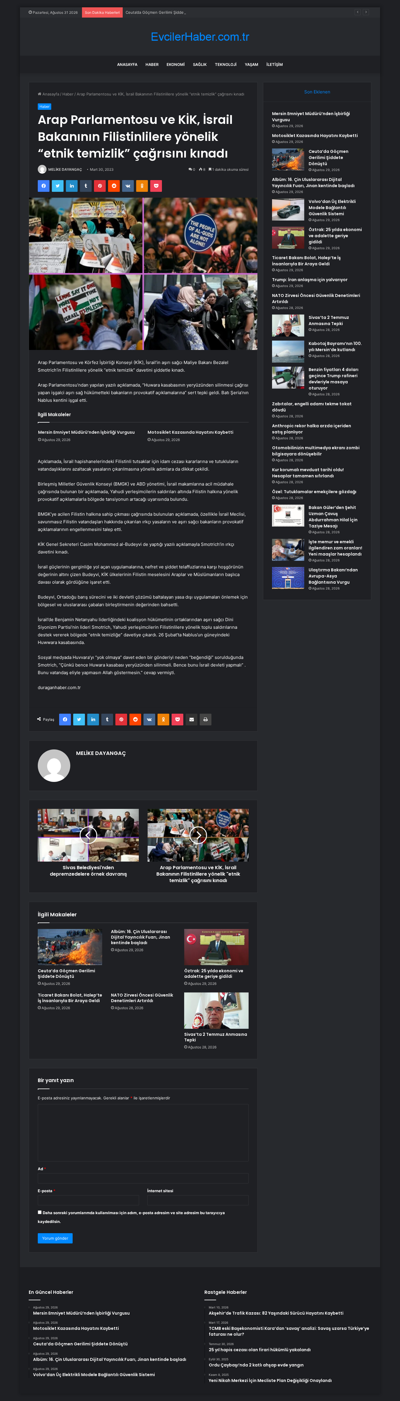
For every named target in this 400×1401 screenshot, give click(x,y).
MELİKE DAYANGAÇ (65, 169)
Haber (152, 64)
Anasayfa (127, 64)
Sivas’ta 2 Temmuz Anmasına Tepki (215, 1037)
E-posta (46, 1190)
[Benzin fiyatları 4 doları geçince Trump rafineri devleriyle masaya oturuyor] (288, 378)
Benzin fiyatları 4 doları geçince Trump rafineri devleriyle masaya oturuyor (333, 379)
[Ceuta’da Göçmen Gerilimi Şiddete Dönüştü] (70, 947)
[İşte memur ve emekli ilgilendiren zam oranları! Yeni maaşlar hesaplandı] (288, 550)
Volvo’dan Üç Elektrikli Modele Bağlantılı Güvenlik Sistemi (332, 208)
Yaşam (251, 64)
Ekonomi (176, 64)
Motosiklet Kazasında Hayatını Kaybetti (190, 432)
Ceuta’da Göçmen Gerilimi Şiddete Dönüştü (165, 12)
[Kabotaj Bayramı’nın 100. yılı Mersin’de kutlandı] (288, 352)
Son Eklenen (317, 92)
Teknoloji (226, 64)
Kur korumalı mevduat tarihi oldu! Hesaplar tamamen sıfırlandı (308, 473)
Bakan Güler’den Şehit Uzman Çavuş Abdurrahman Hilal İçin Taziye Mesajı (333, 517)
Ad (42, 1168)
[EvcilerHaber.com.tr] (200, 37)
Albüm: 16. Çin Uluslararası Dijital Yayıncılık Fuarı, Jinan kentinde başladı (140, 937)
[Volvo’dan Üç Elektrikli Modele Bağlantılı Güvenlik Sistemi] (288, 210)
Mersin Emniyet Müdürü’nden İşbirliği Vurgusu (86, 432)
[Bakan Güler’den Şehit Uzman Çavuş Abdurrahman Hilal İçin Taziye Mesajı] (288, 516)
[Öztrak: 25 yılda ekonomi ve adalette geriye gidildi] (216, 947)
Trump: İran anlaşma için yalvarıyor (310, 280)
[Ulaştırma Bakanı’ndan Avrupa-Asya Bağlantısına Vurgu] (288, 578)
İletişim (274, 64)
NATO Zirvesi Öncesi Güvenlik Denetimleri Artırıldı (142, 998)
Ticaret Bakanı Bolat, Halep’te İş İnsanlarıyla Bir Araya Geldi (70, 998)
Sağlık (200, 64)
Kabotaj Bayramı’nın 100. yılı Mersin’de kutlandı (335, 347)
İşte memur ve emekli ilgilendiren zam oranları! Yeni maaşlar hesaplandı (335, 548)
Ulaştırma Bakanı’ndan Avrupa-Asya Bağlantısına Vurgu (333, 576)
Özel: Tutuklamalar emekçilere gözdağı (314, 492)
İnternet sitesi (160, 1190)
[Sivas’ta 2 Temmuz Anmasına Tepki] (216, 1010)
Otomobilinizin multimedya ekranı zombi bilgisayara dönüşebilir (316, 451)
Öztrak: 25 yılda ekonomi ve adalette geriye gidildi (213, 973)
